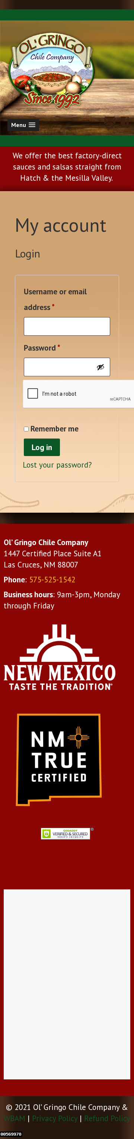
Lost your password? (57, 465)
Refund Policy (107, 1118)
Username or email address (55, 299)
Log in (42, 447)
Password (57, 347)
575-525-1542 (52, 580)
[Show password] (100, 367)
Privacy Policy (54, 1118)
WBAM (14, 1118)
